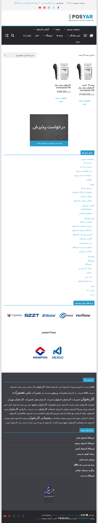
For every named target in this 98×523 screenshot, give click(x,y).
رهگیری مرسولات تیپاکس (84, 470)
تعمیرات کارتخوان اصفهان (67, 399)
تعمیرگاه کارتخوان (76, 409)
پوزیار (60, 423)
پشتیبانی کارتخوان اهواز (19, 418)
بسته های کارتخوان (85, 281)
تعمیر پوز (27, 405)
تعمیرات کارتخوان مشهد (44, 404)
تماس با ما (27, 35)
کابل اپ (55, 423)
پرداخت (89, 272)
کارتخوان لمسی (11, 423)
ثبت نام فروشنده (85, 243)
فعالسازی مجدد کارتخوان (35, 413)
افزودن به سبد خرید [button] (84, 102)
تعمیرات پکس (33, 392)
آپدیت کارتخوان (56, 387)
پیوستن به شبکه (86, 222)
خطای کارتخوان (80, 413)
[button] (65, 29)
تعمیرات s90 (89, 393)
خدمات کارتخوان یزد (32, 409)
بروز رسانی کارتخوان (18, 387)
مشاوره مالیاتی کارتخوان (82, 201)
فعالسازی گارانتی (85, 213)
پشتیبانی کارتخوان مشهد (73, 422)
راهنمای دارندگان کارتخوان (82, 192)
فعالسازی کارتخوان (17, 413)
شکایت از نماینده (85, 251)
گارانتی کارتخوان (42, 29)
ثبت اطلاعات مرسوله (84, 171)
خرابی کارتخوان (17, 409)
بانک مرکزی (31, 387)
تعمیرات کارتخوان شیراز (65, 405)
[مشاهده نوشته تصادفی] (7, 35)
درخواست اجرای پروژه (83, 175)
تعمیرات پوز (45, 393)
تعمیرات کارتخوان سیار (84, 405)
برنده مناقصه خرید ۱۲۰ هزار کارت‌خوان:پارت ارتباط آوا (34, 3)
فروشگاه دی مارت (87, 476)
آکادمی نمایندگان (85, 239)
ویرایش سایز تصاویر (86, 459)
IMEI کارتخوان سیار (88, 387)
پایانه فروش (71, 418)
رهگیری (89, 179)
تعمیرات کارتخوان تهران (21, 399)
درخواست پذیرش (73, 29)
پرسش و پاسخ (86, 188)
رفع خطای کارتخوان (66, 413)
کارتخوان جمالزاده (33, 423)
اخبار (37, 35)
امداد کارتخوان (43, 387)
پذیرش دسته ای (86, 167)
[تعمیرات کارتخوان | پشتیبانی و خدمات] (91, 35)
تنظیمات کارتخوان (62, 409)
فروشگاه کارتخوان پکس (85, 438)
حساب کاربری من (85, 268)
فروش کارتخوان (52, 413)
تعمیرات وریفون (59, 392)
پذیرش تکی (87, 162)
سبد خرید (88, 277)
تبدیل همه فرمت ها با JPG (84, 465)
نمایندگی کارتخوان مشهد (85, 418)
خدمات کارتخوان (46, 409)
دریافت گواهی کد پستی (85, 454)
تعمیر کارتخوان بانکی (16, 405)
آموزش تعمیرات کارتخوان (82, 234)
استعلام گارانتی (86, 209)
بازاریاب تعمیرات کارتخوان (82, 226)
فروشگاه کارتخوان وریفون (84, 443)
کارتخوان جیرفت (22, 423)
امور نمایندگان (75, 35)
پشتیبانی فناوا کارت (59, 418)
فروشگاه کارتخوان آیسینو (85, 449)
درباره (78, 42)
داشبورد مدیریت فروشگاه (82, 247)
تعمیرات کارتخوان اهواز (44, 400)
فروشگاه (49, 35)
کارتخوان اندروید (45, 423)
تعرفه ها (60, 35)
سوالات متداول (86, 196)
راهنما (58, 29)
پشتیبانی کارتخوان (39, 417)
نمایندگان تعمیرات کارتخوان (81, 230)
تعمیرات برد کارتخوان (76, 393)
